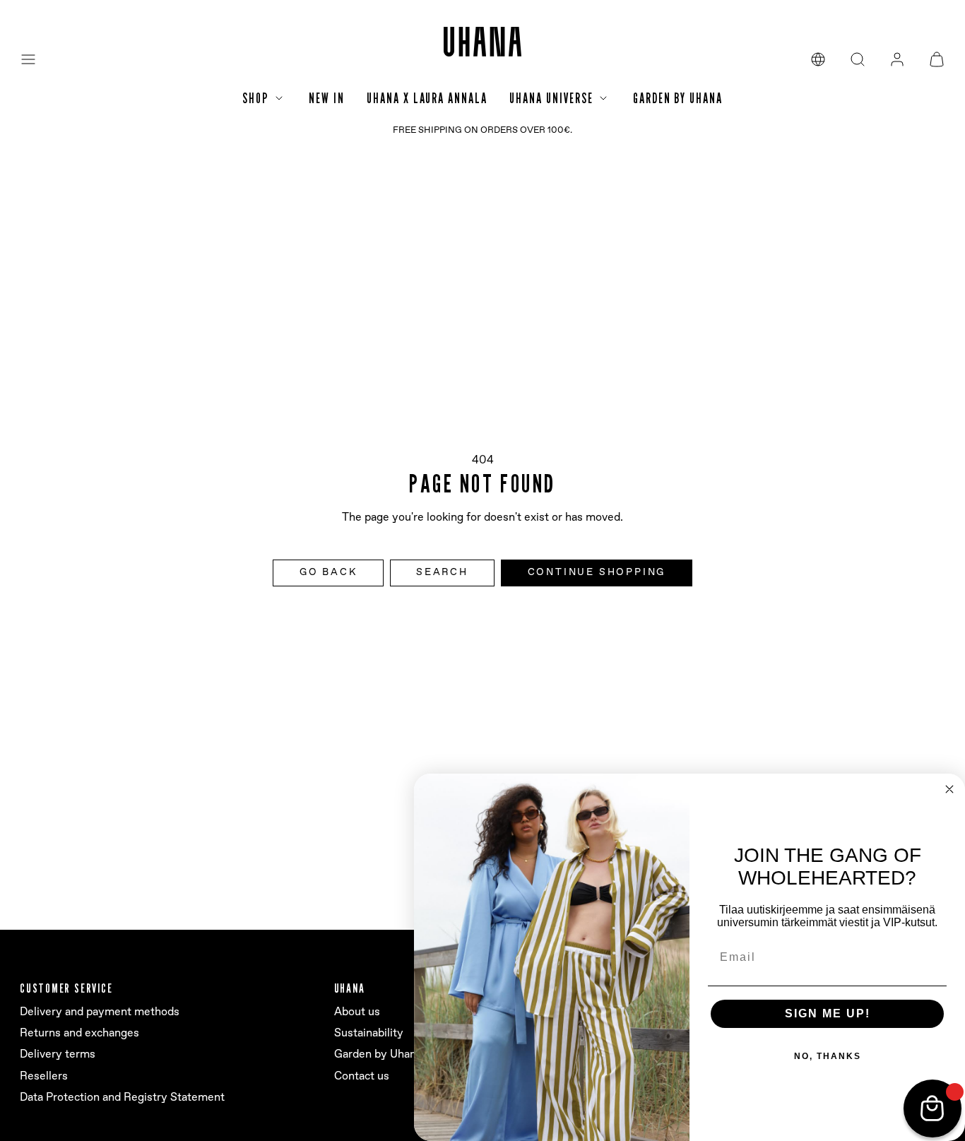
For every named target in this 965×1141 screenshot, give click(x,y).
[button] (28, 59)
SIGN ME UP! (827, 1013)
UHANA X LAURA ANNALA (427, 98)
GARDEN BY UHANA (678, 98)
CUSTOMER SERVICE (66, 988)
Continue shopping (597, 572)
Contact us (361, 1076)
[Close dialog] (949, 789)
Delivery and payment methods (99, 1012)
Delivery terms (57, 1054)
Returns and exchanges (79, 1033)
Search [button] (442, 572)
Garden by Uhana (378, 1054)
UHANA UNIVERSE (551, 98)
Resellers (44, 1076)
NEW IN (326, 98)
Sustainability (368, 1033)
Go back (328, 572)
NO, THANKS (827, 1056)
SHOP (255, 98)
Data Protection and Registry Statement (122, 1097)
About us (357, 1012)
